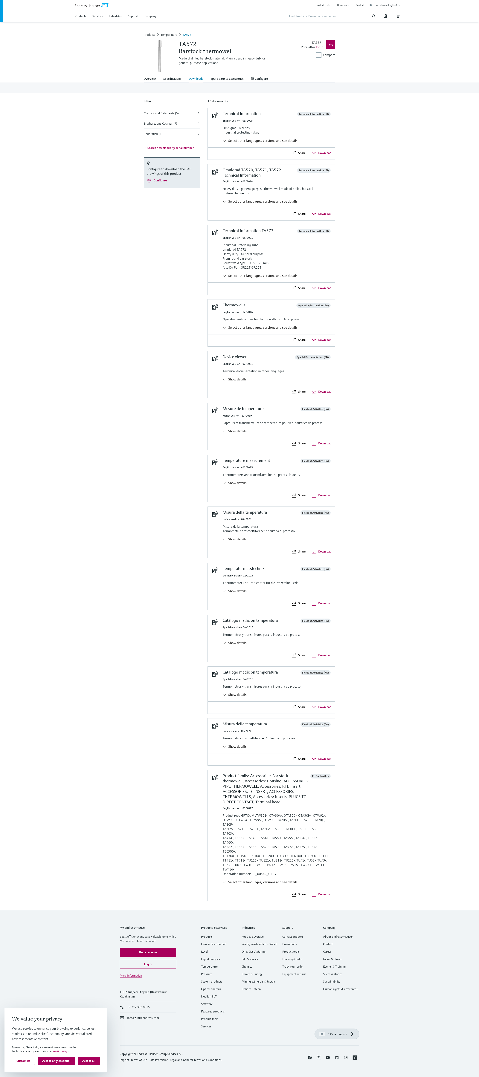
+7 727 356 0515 (138, 1007)
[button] (148, 952)
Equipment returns (294, 974)
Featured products (213, 1011)
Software (207, 1004)
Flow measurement (213, 944)
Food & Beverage (253, 936)
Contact (360, 5)
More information (131, 975)
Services (206, 1026)
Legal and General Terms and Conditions (196, 1060)
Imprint (124, 1060)
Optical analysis (211, 989)
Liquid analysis (210, 959)
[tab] (152, 78)
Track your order (293, 966)
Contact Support (292, 936)
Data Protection (158, 1060)
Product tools (323, 5)
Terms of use (139, 1060)
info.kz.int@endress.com (143, 1018)
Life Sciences (250, 959)
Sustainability (331, 981)
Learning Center (292, 959)
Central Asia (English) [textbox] (385, 5)
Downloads (343, 5)
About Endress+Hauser (338, 936)
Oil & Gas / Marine (254, 951)
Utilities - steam (252, 989)
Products (149, 34)
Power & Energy (252, 974)
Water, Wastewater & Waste (259, 944)
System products (211, 981)
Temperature (169, 34)
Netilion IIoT (209, 996)
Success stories (332, 974)
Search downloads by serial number (170, 148)
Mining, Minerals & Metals (259, 981)
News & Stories (333, 959)
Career (327, 951)
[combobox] (387, 5)
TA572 (187, 34)
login (319, 47)
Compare (329, 55)
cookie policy (60, 1051)
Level (204, 951)
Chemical (247, 966)
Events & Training (334, 966)
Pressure (206, 974)
